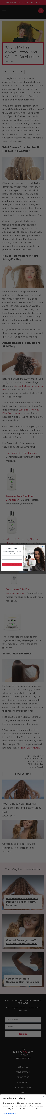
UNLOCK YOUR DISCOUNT (12, 565)
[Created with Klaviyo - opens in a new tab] (23, 572)
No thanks (12, 568)
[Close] (43, 1096)
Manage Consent (9, 1113)
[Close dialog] (43, 547)
